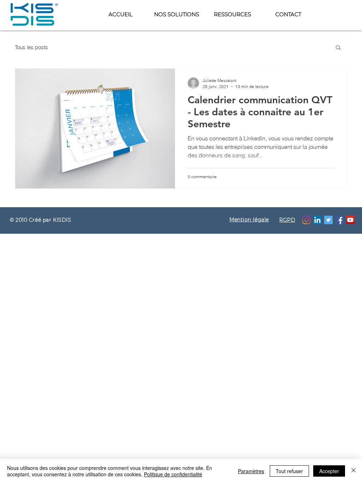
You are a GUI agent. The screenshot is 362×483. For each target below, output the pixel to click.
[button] (232, 14)
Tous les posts (31, 47)
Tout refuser (289, 471)
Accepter (329, 471)
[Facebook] (339, 220)
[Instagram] (306, 220)
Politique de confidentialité (173, 474)
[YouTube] (350, 220)
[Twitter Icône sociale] (328, 220)
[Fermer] (353, 471)
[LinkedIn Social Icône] (317, 220)
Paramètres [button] (251, 471)
